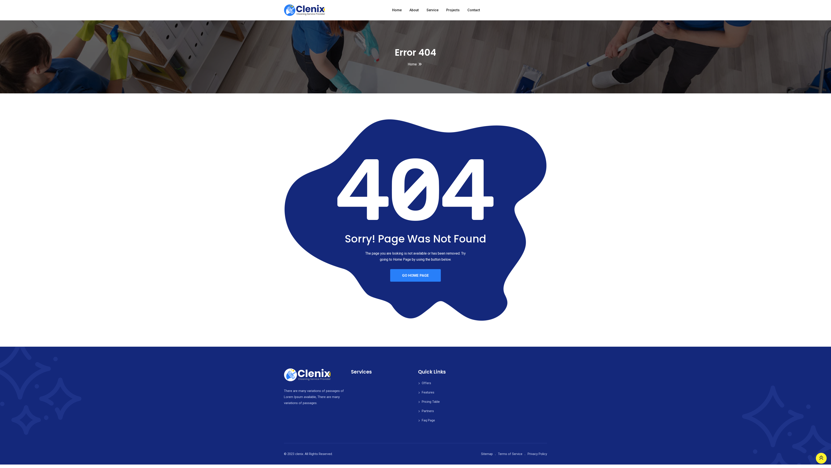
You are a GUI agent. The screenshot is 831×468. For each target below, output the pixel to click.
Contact (473, 10)
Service (432, 10)
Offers (426, 383)
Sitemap (487, 454)
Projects (453, 10)
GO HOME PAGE (415, 275)
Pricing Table (431, 402)
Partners (428, 411)
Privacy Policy (537, 454)
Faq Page (428, 420)
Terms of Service (510, 454)
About (414, 10)
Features (428, 392)
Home (397, 10)
